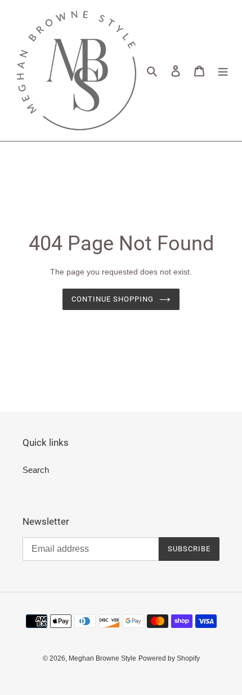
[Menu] (223, 71)
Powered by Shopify (169, 658)
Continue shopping (112, 299)
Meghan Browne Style (102, 658)
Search (36, 470)
